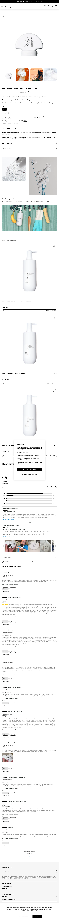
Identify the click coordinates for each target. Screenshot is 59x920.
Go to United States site (29, 469)
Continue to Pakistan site (29, 474)
